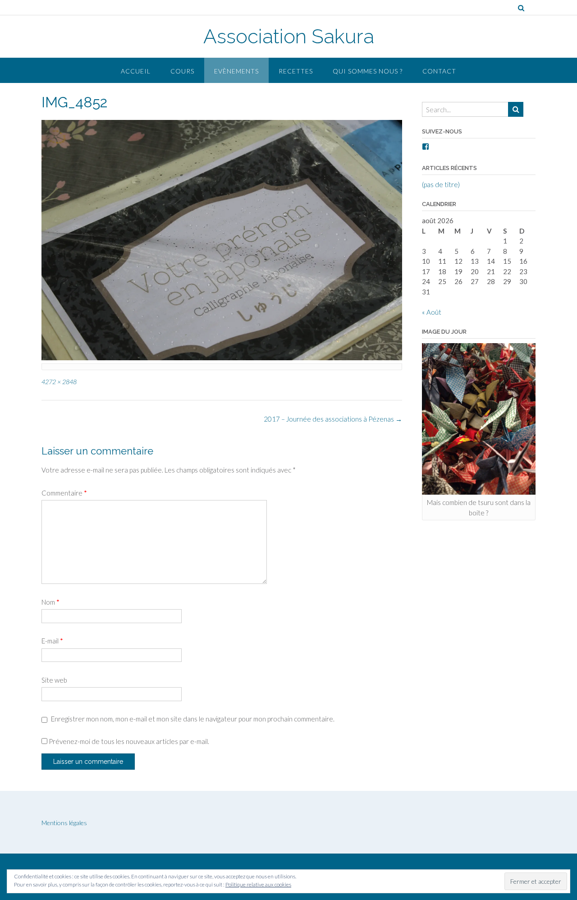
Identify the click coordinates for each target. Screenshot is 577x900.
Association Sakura (288, 37)
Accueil (136, 71)
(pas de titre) (441, 184)
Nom (50, 602)
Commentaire (64, 493)
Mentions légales (64, 823)
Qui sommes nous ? (368, 71)
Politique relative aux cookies (258, 884)
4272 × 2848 (59, 382)
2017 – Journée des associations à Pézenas (333, 419)
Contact (439, 71)
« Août (431, 312)
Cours (182, 71)
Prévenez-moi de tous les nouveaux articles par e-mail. (129, 741)
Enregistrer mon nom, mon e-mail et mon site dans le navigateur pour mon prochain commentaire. (192, 719)
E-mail (52, 641)
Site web (54, 680)
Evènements (236, 71)
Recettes (296, 71)
